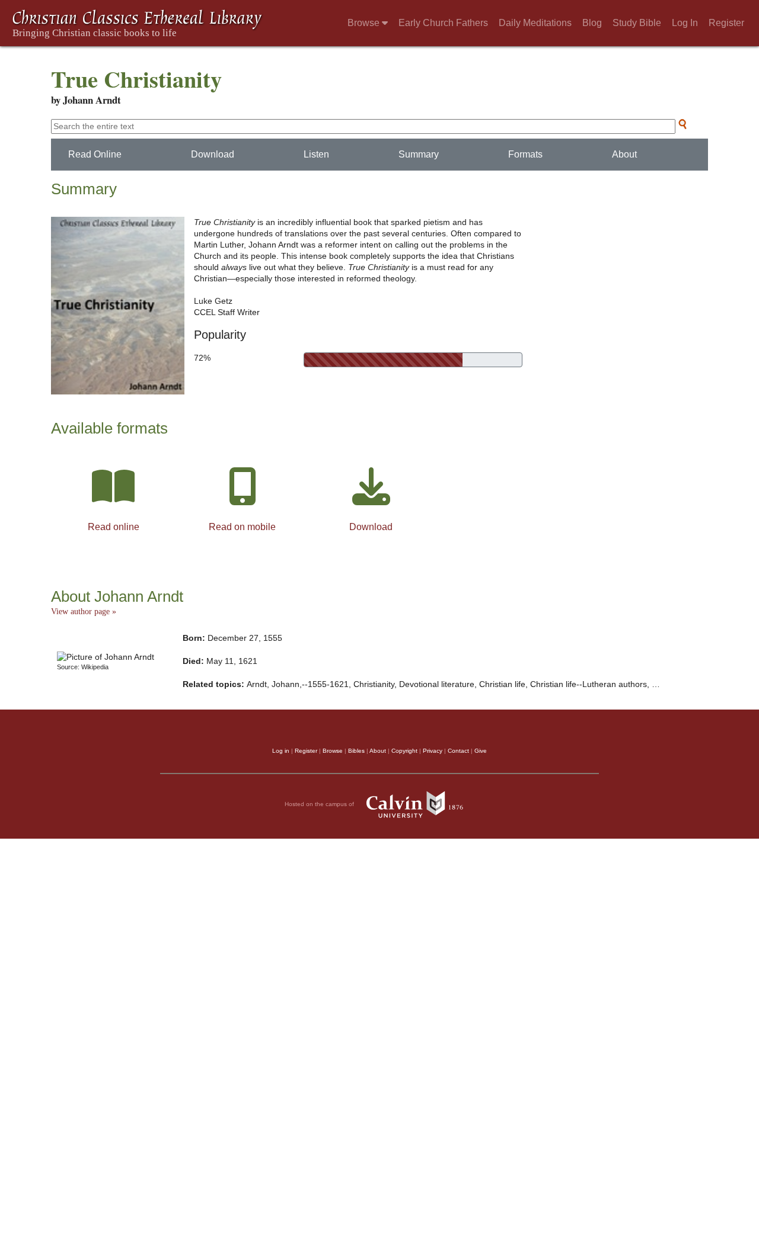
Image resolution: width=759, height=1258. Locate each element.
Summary (418, 154)
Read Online (95, 154)
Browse (364, 23)
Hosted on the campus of (320, 803)
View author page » (83, 611)
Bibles (356, 750)
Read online (113, 527)
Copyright (404, 750)
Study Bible (637, 23)
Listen (316, 154)
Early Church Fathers (443, 23)
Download (212, 154)
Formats (525, 154)
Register (726, 23)
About (624, 154)
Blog (592, 23)
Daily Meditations (535, 23)
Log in (280, 750)
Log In (685, 23)
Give (480, 750)
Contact (458, 750)
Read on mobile (242, 527)
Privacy (432, 750)
